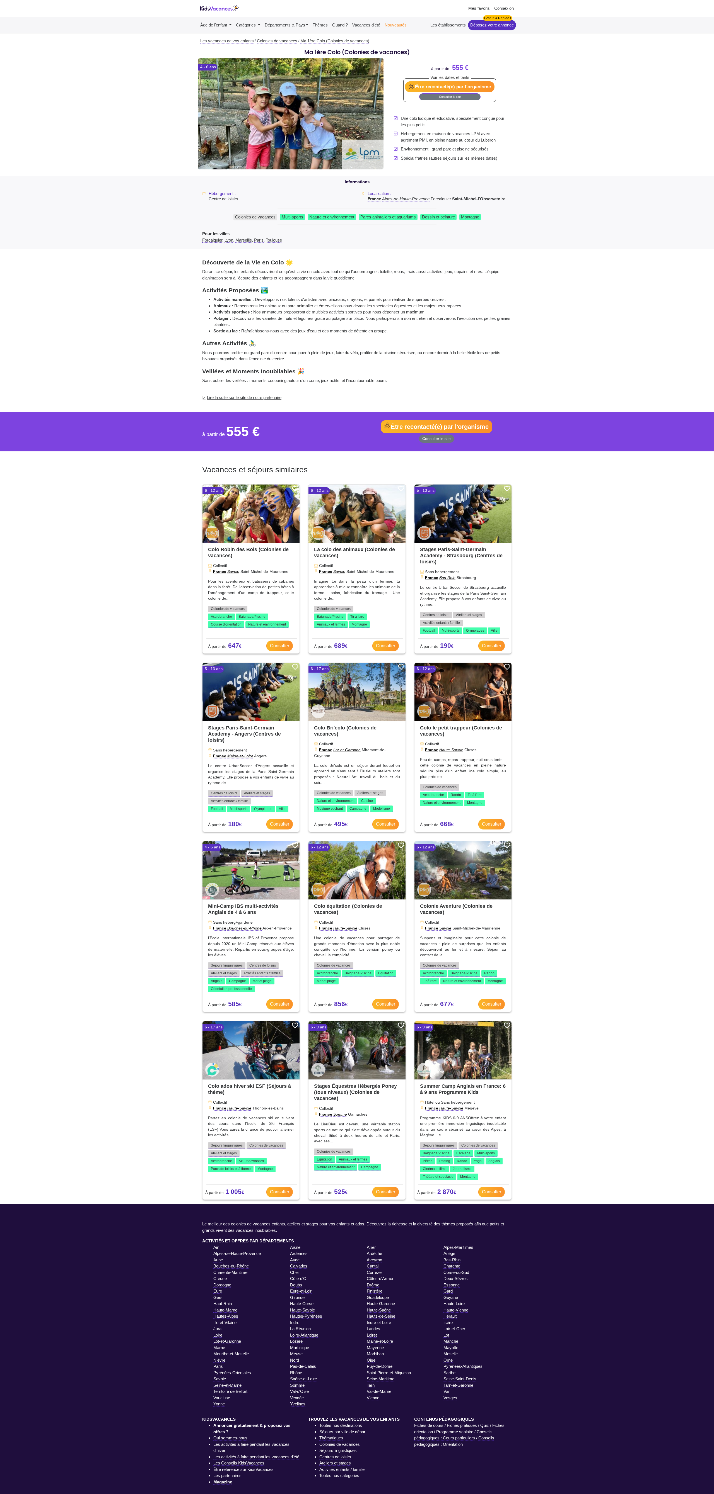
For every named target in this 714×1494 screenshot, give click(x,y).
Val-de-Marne (379, 1391)
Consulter (279, 645)
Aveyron (374, 1259)
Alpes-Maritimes (458, 1247)
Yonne (219, 1403)
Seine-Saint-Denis (459, 1378)
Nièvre (219, 1360)
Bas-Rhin (447, 577)
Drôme (373, 1285)
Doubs (296, 1285)
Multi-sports (292, 217)
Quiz (484, 1425)
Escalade (463, 1153)
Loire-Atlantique (304, 1335)
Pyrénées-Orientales (232, 1372)
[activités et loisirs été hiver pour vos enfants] (219, 8)
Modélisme (381, 809)
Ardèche (374, 1253)
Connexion (504, 8)
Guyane (450, 1297)
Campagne (357, 809)
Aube (218, 1259)
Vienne (373, 1397)
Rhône (296, 1372)
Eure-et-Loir (301, 1291)
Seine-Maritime (380, 1378)
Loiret (372, 1335)
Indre (294, 1322)
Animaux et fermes (331, 624)
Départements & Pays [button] (285, 25)
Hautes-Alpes (225, 1316)
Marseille (243, 240)
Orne (448, 1360)
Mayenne (375, 1347)
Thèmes (320, 25)
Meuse (296, 1353)
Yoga (478, 1161)
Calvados (298, 1266)
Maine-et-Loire (240, 756)
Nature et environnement (331, 217)
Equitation (386, 973)
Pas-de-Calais (303, 1366)
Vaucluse (221, 1397)
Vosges (450, 1397)
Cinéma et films (434, 1169)
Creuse (220, 1278)
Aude (295, 1259)
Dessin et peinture (438, 217)
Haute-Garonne (381, 1303)
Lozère (296, 1341)
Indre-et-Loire (379, 1322)
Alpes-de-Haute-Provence (406, 198)
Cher (294, 1272)
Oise (371, 1360)
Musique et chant (330, 809)
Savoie (233, 571)
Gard (448, 1291)
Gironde (297, 1297)
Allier (371, 1247)
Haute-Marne (225, 1310)
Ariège (449, 1253)
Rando (456, 795)
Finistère (374, 1291)
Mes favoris (479, 8)
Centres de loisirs (436, 615)
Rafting (444, 1161)
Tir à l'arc (357, 617)
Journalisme (462, 1169)
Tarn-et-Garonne (458, 1385)
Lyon (229, 240)
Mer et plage (262, 981)
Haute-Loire (454, 1303)
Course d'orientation (226, 624)
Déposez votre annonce (492, 25)
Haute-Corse (301, 1303)
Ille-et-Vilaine (225, 1322)
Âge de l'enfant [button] (214, 25)
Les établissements (448, 25)
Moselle (450, 1353)
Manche (450, 1341)
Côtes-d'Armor (380, 1278)
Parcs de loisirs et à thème (231, 1169)
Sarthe (449, 1372)
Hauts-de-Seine (381, 1316)
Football (429, 630)
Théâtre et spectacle (438, 1177)
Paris (259, 240)
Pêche (428, 1161)
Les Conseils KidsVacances (238, 1463)
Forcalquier (212, 240)
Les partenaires (227, 1475)
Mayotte (450, 1347)
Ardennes (299, 1253)
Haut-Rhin (222, 1303)
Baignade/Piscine (252, 617)
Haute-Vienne (455, 1310)
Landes (373, 1328)
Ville (494, 630)
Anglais (216, 981)
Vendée (297, 1397)
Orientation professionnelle (231, 989)
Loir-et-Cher (454, 1328)
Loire (217, 1335)
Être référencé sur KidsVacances (243, 1469)
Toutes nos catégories (339, 1475)
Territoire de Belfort (230, 1391)
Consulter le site (450, 96)
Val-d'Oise (299, 1391)
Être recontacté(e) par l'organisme (453, 86)
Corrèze (374, 1272)
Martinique (299, 1347)
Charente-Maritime (230, 1272)
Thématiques (331, 1437)
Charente (451, 1266)
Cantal (372, 1266)
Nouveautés (396, 25)
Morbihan (375, 1353)
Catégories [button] (246, 25)
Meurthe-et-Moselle (231, 1353)
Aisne (295, 1247)
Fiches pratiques (462, 1425)
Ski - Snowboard (251, 1161)
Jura (217, 1328)
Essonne (451, 1285)
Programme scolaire (454, 1431)
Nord (294, 1360)
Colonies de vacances (255, 217)
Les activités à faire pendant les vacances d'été (256, 1456)
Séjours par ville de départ (342, 1431)
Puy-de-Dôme (379, 1366)
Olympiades (475, 630)
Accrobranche (221, 617)
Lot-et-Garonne (347, 750)
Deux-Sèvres (455, 1278)
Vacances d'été (366, 25)
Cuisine (367, 801)
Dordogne (222, 1285)
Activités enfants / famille (441, 623)
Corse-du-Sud (456, 1272)
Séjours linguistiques (227, 965)
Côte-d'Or (299, 1278)
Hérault (450, 1316)
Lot (446, 1335)
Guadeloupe (378, 1297)
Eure (217, 1291)
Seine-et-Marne (227, 1385)
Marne (219, 1347)
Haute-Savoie (451, 750)
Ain (216, 1247)
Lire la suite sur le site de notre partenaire (244, 397)
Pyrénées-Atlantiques (463, 1366)
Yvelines (297, 1403)
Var (446, 1391)
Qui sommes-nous (230, 1437)
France (374, 198)
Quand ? (340, 25)
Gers (218, 1297)
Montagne (470, 217)
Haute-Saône (379, 1310)
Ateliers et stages (469, 615)
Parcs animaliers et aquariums (388, 217)
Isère (448, 1322)
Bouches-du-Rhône (244, 928)
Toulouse (274, 240)
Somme (340, 1114)
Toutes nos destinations (340, 1425)
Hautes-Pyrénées (306, 1316)
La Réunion (300, 1328)
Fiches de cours (428, 1425)
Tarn (371, 1385)
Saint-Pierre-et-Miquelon (389, 1372)
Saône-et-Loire (303, 1378)
